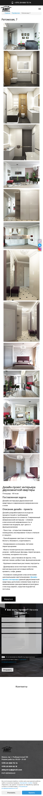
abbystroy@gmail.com (12, 770)
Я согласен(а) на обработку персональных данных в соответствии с (18, 659)
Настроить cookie (26, 783)
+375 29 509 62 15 (9, 766)
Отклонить (11, 793)
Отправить (7, 670)
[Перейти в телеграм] (39, 245)
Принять (32, 793)
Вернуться (8, 599)
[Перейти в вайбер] (39, 241)
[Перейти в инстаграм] (39, 249)
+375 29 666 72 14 (23, 3)
